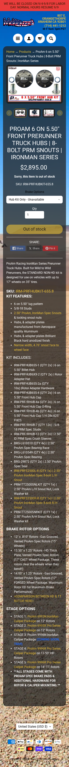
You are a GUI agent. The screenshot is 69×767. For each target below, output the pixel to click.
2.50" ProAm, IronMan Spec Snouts (37, 313)
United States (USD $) (33, 726)
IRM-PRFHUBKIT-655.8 (35, 291)
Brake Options (34, 192)
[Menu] (18, 38)
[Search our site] (51, 38)
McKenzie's (32, 759)
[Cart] (40, 38)
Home (10, 52)
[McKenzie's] (18, 22)
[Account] (29, 38)
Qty (34, 208)
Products (25, 52)
